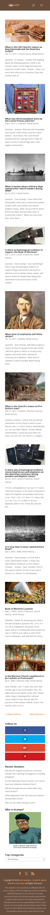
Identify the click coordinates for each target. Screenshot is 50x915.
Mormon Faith (23, 681)
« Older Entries (13, 714)
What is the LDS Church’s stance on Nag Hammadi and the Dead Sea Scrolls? (23, 49)
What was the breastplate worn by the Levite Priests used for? (23, 119)
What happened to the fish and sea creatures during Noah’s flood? (24, 797)
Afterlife (21, 339)
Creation (22, 411)
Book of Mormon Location (19, 608)
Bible (19, 551)
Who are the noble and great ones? (20, 802)
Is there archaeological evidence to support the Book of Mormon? (24, 250)
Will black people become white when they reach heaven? (23, 790)
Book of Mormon (25, 254)
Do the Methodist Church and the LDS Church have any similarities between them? (25, 782)
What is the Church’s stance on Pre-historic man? (24, 407)
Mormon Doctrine (34, 411)
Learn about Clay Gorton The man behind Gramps (25, 846)
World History (38, 54)
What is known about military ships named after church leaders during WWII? (24, 188)
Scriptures (21, 123)
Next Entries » (37, 714)
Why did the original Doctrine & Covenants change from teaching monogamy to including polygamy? (25, 773)
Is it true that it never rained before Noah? (24, 547)
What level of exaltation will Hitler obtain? (24, 335)
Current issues (25, 54)
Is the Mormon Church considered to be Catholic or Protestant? (24, 677)
